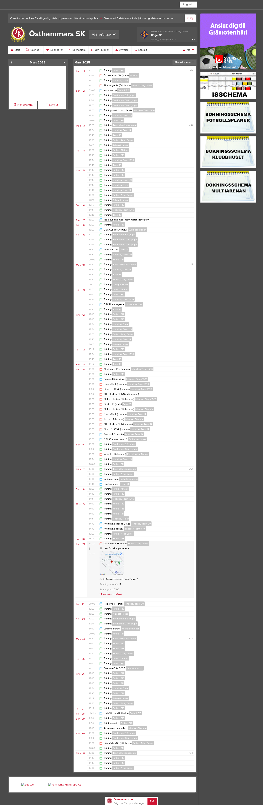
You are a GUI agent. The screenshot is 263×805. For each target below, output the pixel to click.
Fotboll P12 (118, 169)
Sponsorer (56, 50)
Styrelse (123, 50)
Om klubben (102, 50)
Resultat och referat (111, 594)
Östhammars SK (134, 304)
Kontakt (142, 50)
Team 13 (134, 75)
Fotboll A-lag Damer (142, 85)
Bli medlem (78, 50)
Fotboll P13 (118, 175)
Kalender (34, 50)
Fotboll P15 (118, 155)
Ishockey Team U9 (122, 115)
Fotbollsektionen (129, 479)
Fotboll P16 (118, 70)
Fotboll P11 (118, 120)
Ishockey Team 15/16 (144, 110)
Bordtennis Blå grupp (124, 95)
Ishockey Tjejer (121, 80)
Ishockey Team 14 (122, 130)
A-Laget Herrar (120, 145)
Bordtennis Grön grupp (125, 100)
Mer (189, 50)
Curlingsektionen (137, 229)
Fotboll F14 (118, 693)
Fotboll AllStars (121, 150)
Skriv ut (53, 105)
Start (17, 50)
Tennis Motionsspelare (125, 125)
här (100, 18)
